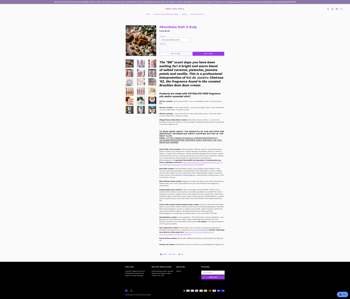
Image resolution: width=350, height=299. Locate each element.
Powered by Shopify (145, 294)
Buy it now (208, 53)
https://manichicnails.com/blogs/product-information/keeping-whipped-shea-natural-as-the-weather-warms (191, 140)
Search (178, 271)
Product (163, 36)
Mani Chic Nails (175, 9)
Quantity (163, 44)
